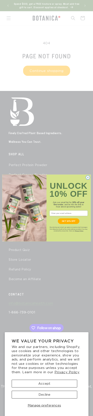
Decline (44, 395)
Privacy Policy (67, 372)
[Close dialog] (88, 177)
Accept (44, 384)
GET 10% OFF (68, 221)
